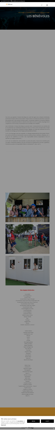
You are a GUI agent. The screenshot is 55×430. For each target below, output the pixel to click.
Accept (47, 421)
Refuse (33, 421)
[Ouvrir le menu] (47, 5)
